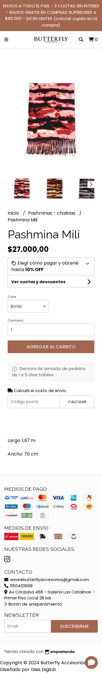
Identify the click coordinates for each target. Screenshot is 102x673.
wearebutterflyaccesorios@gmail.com (49, 579)
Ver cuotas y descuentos (38, 282)
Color (12, 296)
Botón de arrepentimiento (34, 604)
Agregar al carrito (51, 347)
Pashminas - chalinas (52, 213)
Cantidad (15, 320)
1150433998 (21, 586)
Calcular (77, 401)
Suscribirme (74, 626)
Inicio (14, 213)
